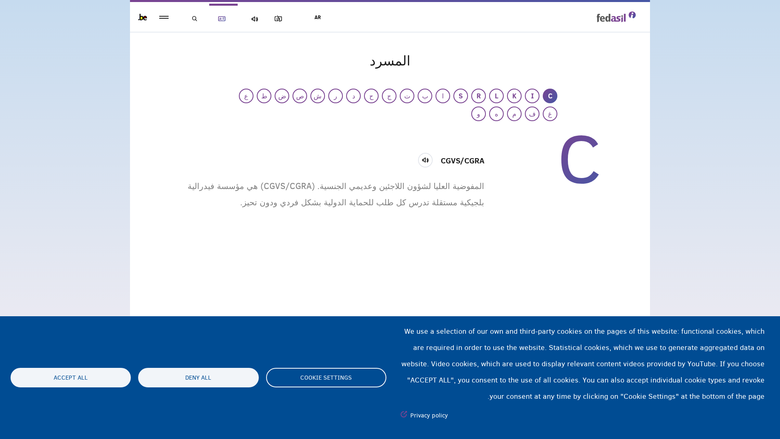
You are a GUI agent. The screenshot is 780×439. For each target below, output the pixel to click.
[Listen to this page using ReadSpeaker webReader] (428, 159)
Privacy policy (429, 415)
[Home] (616, 16)
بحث (195, 19)
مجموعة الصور (280, 19)
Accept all (71, 378)
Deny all (198, 378)
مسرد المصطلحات (223, 19)
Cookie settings (326, 378)
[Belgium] (142, 17)
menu (164, 17)
